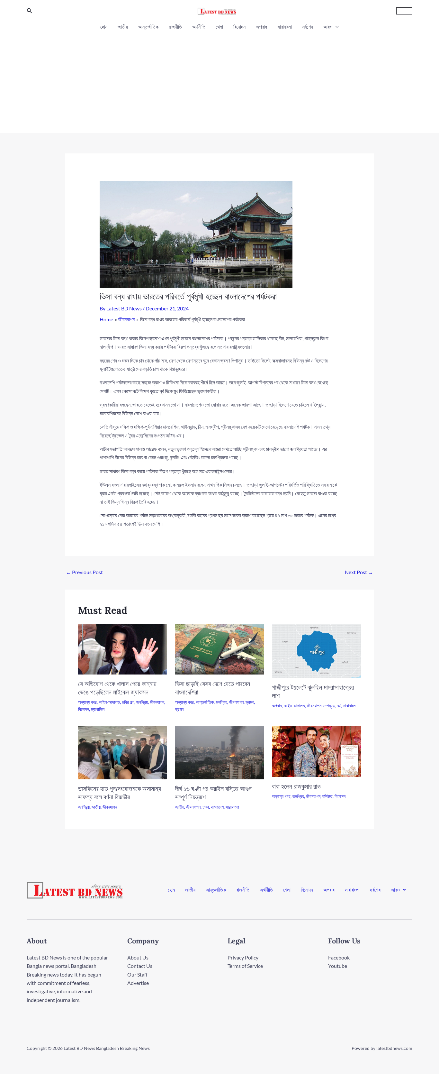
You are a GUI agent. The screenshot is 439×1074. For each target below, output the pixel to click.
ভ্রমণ (250, 702)
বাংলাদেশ (217, 807)
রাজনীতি (175, 26)
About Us (137, 957)
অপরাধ (261, 26)
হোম (103, 26)
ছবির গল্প (128, 702)
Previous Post (84, 572)
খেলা (219, 26)
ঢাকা (205, 807)
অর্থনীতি (198, 26)
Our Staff (137, 974)
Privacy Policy (243, 957)
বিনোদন (239, 26)
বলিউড (327, 796)
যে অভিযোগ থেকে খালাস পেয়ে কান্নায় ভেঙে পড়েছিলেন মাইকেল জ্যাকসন (117, 688)
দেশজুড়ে (329, 705)
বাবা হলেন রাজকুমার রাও (296, 786)
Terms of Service (245, 966)
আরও (327, 26)
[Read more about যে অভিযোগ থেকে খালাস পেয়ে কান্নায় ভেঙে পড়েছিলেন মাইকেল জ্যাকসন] (122, 649)
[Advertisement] (219, 80)
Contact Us (139, 966)
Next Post (359, 572)
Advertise (138, 983)
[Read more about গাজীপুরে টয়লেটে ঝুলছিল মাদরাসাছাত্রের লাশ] (316, 650)
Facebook (339, 957)
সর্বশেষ (307, 26)
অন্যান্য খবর (87, 702)
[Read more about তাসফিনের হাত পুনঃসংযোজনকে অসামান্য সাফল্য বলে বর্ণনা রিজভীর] (122, 752)
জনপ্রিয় (142, 702)
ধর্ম (339, 705)
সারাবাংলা (284, 26)
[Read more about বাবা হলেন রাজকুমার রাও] (316, 751)
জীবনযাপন (157, 702)
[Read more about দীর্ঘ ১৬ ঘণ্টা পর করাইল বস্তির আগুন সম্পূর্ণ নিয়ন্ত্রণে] (219, 752)
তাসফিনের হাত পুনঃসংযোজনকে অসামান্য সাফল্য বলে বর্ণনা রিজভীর (119, 793)
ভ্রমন (179, 709)
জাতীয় (123, 26)
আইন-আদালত (109, 702)
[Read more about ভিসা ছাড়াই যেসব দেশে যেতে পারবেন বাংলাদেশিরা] (219, 649)
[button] (29, 11)
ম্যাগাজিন (97, 709)
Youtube (337, 966)
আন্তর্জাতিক (148, 26)
